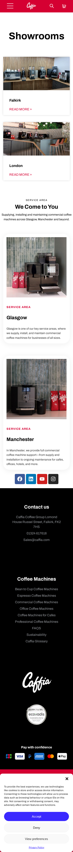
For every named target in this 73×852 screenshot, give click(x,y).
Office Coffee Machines (36, 608)
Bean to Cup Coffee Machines (36, 589)
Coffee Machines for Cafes (37, 615)
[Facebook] (20, 479)
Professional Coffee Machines (36, 621)
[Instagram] (53, 479)
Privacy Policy (36, 847)
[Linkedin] (31, 479)
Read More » (20, 109)
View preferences (36, 839)
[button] (67, 779)
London (16, 166)
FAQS (36, 628)
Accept (36, 816)
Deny (36, 827)
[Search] (52, 6)
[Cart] (64, 6)
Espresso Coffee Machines (36, 595)
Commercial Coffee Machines (36, 602)
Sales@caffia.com (36, 540)
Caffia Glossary (37, 641)
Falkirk (15, 100)
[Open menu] (10, 6)
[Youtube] (42, 479)
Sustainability (36, 634)
